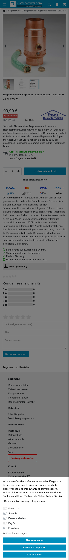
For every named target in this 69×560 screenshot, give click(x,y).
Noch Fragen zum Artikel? (23, 158)
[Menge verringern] (6, 171)
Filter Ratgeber (16, 414)
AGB (10, 451)
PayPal (12, 523)
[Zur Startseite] (26, 4)
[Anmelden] (57, 4)
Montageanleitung (18, 266)
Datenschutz (15, 435)
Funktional (14, 528)
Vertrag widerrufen (23, 458)
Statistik (12, 513)
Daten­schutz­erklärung (17, 501)
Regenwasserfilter (18, 385)
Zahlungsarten (16, 447)
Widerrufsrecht (16, 439)
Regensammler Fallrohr (21, 401)
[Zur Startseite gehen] (3, 11)
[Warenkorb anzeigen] (64, 4)
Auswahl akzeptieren (34, 547)
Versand (12, 443)
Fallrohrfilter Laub (18, 397)
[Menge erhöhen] (18, 171)
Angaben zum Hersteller (16, 367)
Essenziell (13, 508)
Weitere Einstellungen (15, 533)
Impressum (14, 430)
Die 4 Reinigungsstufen (21, 418)
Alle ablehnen (34, 554)
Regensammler (14, 11)
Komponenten (16, 393)
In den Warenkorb (45, 171)
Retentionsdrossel (18, 389)
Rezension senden (15, 354)
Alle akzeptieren (35, 540)
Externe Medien (17, 518)
